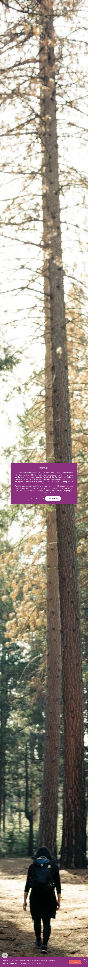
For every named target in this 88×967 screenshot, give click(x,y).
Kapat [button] (76, 962)
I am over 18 (53, 498)
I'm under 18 (35, 498)
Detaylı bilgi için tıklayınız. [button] (32, 963)
